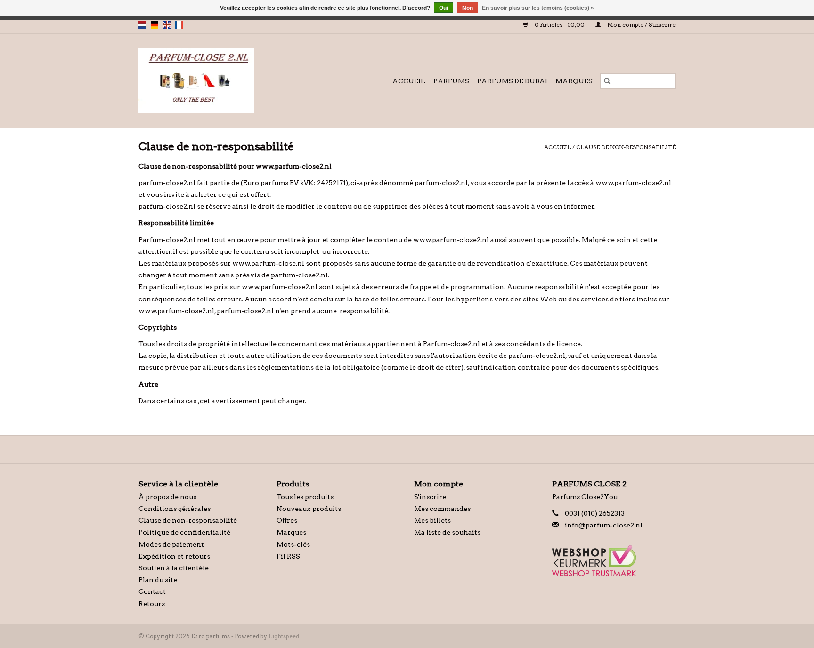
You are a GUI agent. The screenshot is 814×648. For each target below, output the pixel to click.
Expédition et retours (174, 556)
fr (179, 25)
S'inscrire (430, 497)
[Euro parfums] (215, 80)
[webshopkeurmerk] (614, 560)
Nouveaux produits (309, 508)
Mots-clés (293, 544)
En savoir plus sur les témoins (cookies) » (538, 8)
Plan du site (157, 579)
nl (142, 25)
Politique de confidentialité (184, 532)
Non (467, 8)
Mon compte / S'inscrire (641, 24)
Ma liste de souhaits (447, 532)
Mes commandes (442, 508)
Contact (152, 591)
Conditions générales (174, 508)
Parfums (451, 81)
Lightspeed (284, 636)
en (167, 25)
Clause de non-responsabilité (626, 147)
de (154, 25)
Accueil (408, 81)
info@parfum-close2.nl (604, 525)
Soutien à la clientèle (173, 568)
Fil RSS (288, 556)
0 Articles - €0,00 (559, 24)
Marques (574, 81)
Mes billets (432, 520)
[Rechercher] (607, 81)
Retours (151, 604)
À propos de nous (167, 497)
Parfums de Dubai (512, 81)
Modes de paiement (171, 544)
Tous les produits (305, 497)
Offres (287, 520)
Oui (443, 8)
